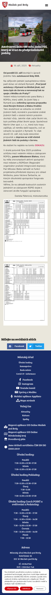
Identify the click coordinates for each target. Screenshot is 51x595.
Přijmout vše (11, 589)
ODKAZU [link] (39, 145)
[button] (46, 5)
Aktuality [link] (36, 65)
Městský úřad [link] (25, 357)
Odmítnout (26, 589)
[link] (20, 5)
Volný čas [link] (25, 406)
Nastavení (39, 589)
